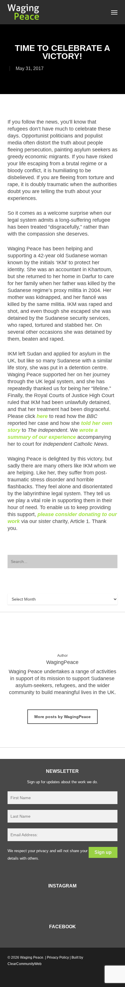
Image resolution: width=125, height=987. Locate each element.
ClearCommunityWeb (25, 964)
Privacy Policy (58, 957)
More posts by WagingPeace (62, 716)
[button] (114, 12)
